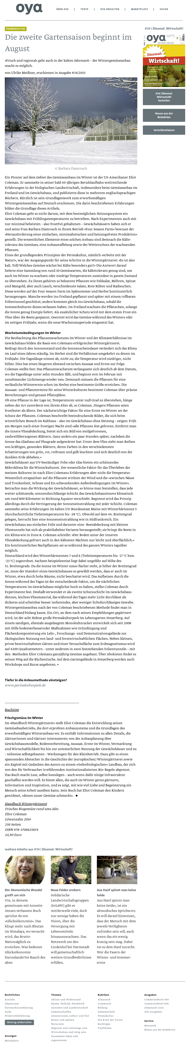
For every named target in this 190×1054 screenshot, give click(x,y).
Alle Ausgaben (153, 1011)
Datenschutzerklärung (19, 1007)
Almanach (104, 999)
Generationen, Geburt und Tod (70, 1016)
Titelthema (105, 1028)
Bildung (102, 1007)
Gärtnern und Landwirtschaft (69, 1007)
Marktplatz (139, 9)
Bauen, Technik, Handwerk (68, 1003)
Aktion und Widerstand (66, 999)
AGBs (8, 1011)
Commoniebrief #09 (156, 999)
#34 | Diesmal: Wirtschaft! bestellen (164, 97)
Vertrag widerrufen (19, 1022)
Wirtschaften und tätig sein (68, 1032)
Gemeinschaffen (61, 1011)
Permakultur (106, 1016)
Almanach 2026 (154, 1007)
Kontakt (10, 999)
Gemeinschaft (106, 1011)
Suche (164, 9)
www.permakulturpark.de (25, 685)
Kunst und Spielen (62, 1020)
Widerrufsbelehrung (17, 1016)
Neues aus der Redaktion (164, 115)
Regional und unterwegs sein (69, 1028)
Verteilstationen (164, 130)
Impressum (12, 1003)
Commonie (104, 1003)
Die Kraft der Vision (110, 1020)
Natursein (57, 1024)
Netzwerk (150, 1025)
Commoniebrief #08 (156, 1003)
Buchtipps (104, 1024)
